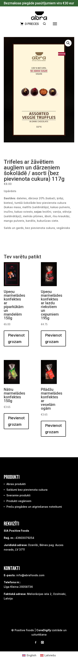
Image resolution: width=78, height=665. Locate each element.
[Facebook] (35, 643)
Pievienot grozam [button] (16, 338)
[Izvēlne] (55, 24)
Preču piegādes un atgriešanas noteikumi (34, 506)
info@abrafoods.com (30, 575)
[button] (68, 43)
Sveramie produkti (18, 495)
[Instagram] (42, 643)
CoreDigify (43, 630)
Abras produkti (16, 484)
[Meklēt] (44, 23)
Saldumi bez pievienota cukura (27, 489)
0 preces (32, 24)
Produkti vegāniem (18, 501)
